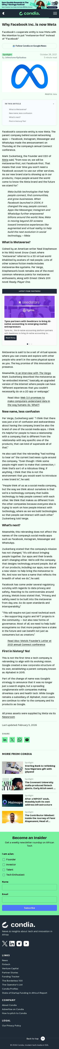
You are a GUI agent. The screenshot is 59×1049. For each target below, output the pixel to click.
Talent (9, 869)
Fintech (6, 964)
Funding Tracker (10, 976)
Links (6, 955)
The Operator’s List (12, 984)
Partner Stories (10, 972)
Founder (11, 859)
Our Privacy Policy (11, 1025)
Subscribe (29, 908)
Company (9, 1000)
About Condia (9, 1005)
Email (5, 894)
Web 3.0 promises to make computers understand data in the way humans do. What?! (29, 401)
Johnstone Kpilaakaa (15, 57)
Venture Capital (10, 968)
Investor (11, 864)
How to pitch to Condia (14, 1013)
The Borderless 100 (12, 980)
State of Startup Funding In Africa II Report (24, 992)
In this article (13, 104)
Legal (6, 1020)
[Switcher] (3, 13)
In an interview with (33, 373)
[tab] (27, 344)
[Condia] (29, 13)
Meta (5, 159)
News (5, 960)
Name (5, 882)
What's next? (15, 117)
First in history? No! (17, 121)
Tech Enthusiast (15, 874)
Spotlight (7, 54)
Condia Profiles (10, 988)
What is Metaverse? (18, 109)
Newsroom (8, 716)
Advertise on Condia (13, 1009)
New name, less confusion (20, 113)
